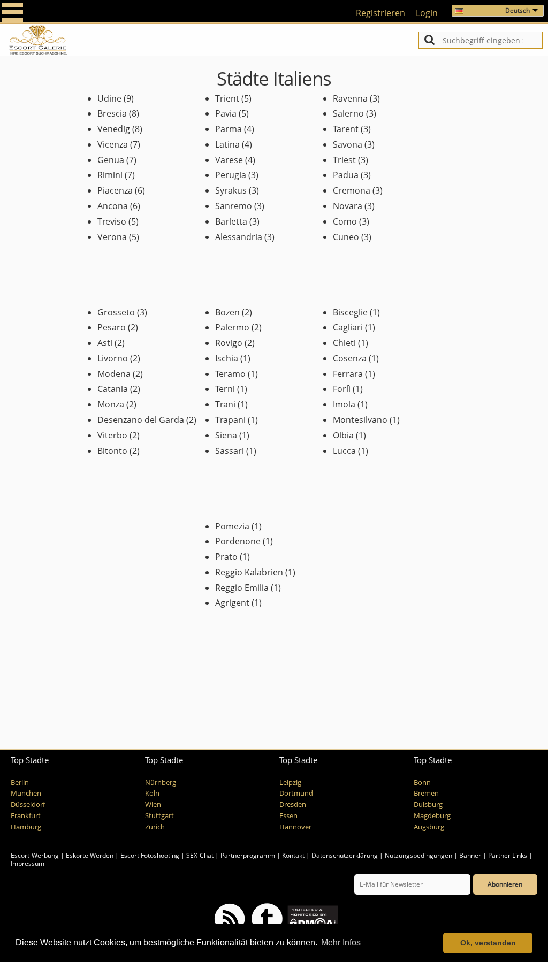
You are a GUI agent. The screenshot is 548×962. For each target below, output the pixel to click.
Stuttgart (159, 815)
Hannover (295, 827)
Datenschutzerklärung (344, 855)
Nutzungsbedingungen (418, 855)
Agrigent (232, 603)
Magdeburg (432, 815)
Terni (225, 389)
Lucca (344, 451)
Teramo (230, 374)
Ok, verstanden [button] (488, 942)
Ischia (226, 358)
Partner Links (507, 855)
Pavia (226, 113)
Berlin (20, 782)
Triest (344, 160)
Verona (112, 237)
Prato (226, 557)
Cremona (351, 190)
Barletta (231, 221)
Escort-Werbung (35, 855)
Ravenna (350, 98)
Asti (104, 343)
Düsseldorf (28, 804)
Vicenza (112, 144)
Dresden (292, 804)
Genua (110, 160)
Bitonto (112, 451)
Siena (226, 435)
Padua (346, 175)
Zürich (155, 827)
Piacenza (115, 190)
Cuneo (346, 237)
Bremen (426, 793)
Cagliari (348, 327)
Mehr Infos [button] (341, 942)
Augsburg (429, 827)
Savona (347, 144)
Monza (110, 404)
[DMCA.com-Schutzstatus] (312, 917)
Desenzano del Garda (140, 420)
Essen (288, 815)
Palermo (232, 327)
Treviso (111, 221)
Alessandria (238, 237)
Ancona (112, 206)
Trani (225, 404)
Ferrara (348, 374)
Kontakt (294, 855)
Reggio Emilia (242, 588)
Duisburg (428, 804)
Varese (229, 160)
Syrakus (231, 190)
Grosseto (116, 312)
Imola (344, 404)
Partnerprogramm (247, 855)
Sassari (229, 451)
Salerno (348, 113)
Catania (112, 389)
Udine (109, 98)
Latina (227, 144)
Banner (470, 855)
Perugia (230, 175)
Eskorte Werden (89, 855)
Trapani (230, 420)
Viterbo (112, 435)
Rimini (110, 175)
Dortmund (296, 793)
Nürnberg (160, 782)
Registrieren (380, 13)
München (26, 793)
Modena (114, 374)
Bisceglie (350, 312)
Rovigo (228, 343)
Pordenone (238, 541)
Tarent (346, 129)
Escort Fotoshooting (149, 855)
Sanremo (233, 206)
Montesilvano (360, 420)
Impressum (27, 863)
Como (345, 221)
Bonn (422, 782)
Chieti (344, 343)
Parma (228, 129)
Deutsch (517, 10)
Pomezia (232, 526)
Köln (152, 793)
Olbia (343, 435)
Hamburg (26, 827)
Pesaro (111, 327)
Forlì (342, 389)
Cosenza (350, 358)
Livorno (112, 358)
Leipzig (290, 782)
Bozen (227, 312)
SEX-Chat (200, 855)
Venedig (113, 129)
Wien (153, 804)
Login (427, 13)
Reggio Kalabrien (249, 572)
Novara (347, 206)
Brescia (112, 113)
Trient (227, 98)
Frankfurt (26, 815)
